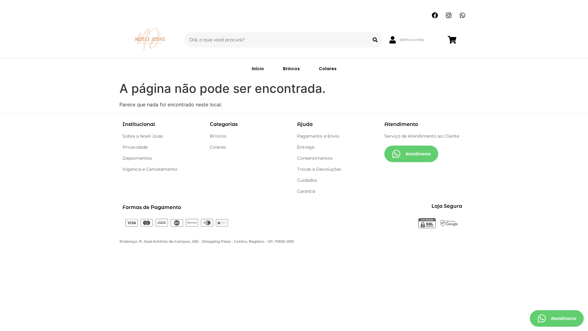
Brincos (291, 69)
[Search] (375, 40)
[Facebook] (435, 15)
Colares (328, 69)
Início (258, 69)
